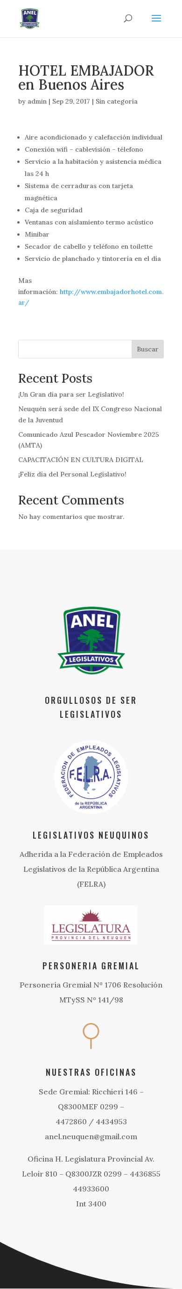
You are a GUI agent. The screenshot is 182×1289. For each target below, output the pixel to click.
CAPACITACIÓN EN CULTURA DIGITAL (80, 459)
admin (37, 101)
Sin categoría (117, 101)
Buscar (148, 349)
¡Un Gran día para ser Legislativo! (71, 394)
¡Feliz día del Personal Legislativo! (72, 474)
